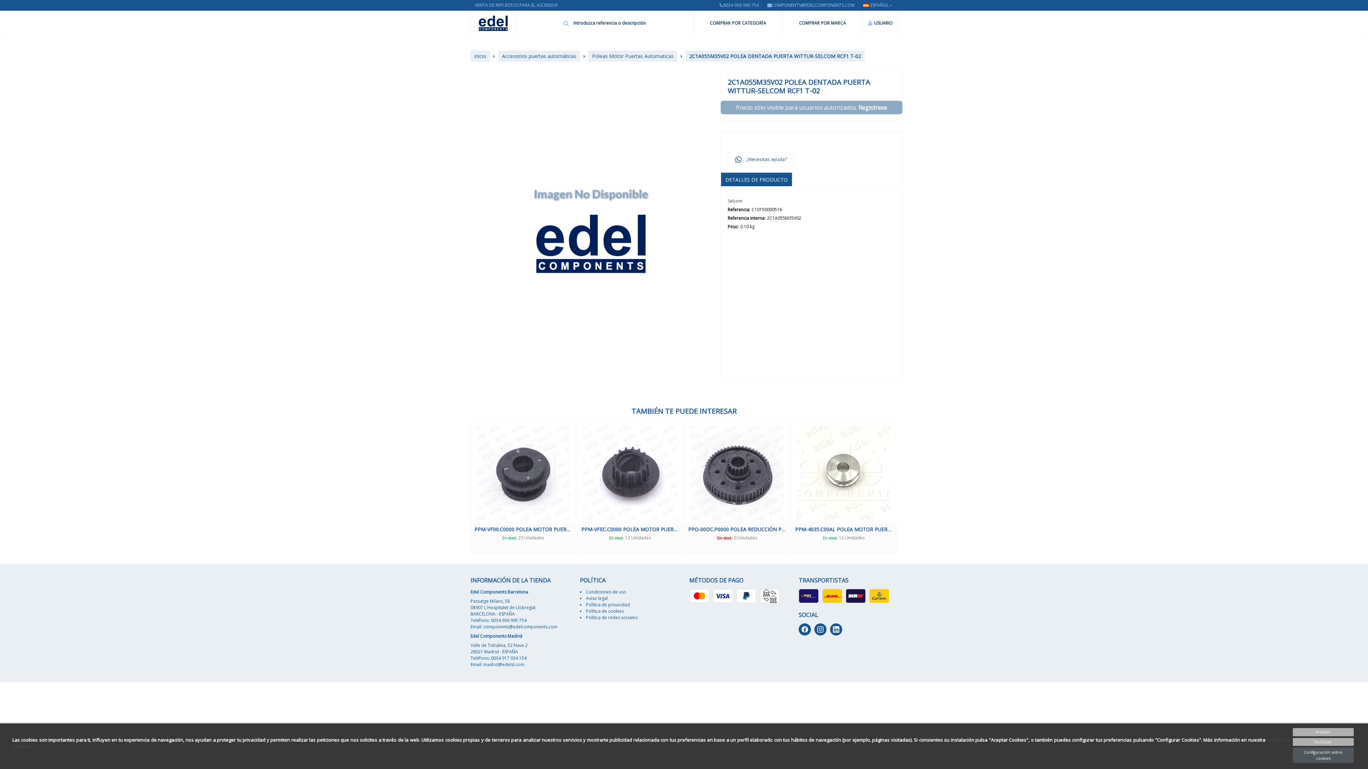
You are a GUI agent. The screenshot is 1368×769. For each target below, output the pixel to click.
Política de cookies (605, 611)
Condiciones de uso (606, 592)
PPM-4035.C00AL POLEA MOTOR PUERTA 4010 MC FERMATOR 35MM (737, 529)
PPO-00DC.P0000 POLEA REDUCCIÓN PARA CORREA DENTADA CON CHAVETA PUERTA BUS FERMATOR (630, 529)
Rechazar (1323, 741)
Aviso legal (597, 598)
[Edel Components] (493, 23)
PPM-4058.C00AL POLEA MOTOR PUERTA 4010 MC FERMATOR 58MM (843, 529)
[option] (523, 488)
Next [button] (902, 488)
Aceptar (1323, 731)
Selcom (735, 201)
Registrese (873, 107)
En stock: (509, 537)
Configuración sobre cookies (1323, 755)
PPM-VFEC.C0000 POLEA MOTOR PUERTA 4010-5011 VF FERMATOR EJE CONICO (523, 529)
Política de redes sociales (611, 617)
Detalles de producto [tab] (756, 179)
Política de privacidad (608, 605)
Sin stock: (618, 537)
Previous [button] (465, 488)
